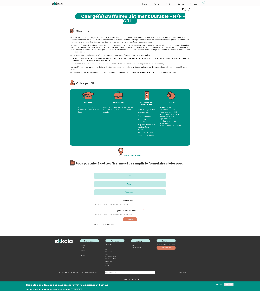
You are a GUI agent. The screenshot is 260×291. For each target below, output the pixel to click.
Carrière (181, 4)
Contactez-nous (166, 248)
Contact (193, 4)
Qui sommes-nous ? (136, 247)
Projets (156, 4)
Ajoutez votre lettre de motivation (129, 211)
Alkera (132, 245)
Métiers (144, 4)
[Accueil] (57, 4)
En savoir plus (77, 289)
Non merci (228, 284)
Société (169, 4)
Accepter (219, 284)
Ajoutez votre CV (129, 201)
